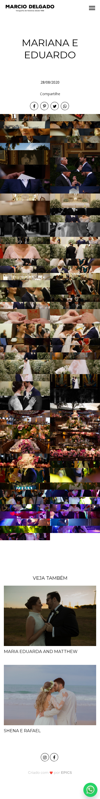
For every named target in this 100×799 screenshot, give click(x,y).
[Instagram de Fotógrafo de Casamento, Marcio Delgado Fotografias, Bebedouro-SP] (45, 756)
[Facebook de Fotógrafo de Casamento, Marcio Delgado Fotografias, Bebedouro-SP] (54, 756)
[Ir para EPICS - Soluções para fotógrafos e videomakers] (50, 772)
